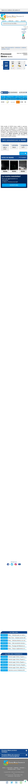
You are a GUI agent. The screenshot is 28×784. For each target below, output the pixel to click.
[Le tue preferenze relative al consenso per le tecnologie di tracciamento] (25, 781)
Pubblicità (16, 767)
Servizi (3, 767)
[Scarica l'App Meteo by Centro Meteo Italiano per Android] (23, 35)
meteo (4, 20)
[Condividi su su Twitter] (11, 782)
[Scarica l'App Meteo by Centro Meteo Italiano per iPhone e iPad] (23, 37)
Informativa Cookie (12, 769)
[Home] (12, 19)
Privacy (18, 769)
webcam (11, 20)
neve (17, 20)
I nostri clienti (9, 767)
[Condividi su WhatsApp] (21, 782)
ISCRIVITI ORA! (14, 185)
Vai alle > (22, 157)
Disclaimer (22, 767)
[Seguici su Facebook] (8, 564)
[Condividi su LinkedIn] (16, 782)
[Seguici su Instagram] (15, 564)
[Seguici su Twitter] (12, 564)
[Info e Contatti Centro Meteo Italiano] (19, 564)
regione (23, 20)
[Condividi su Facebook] (7, 782)
